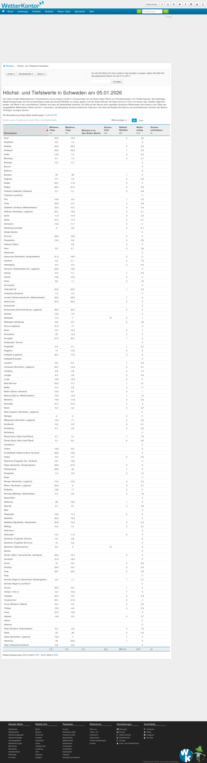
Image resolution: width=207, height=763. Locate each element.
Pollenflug (12, 754)
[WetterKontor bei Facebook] (185, 4)
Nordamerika (68, 737)
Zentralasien (67, 749)
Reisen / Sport (64, 11)
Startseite (9, 65)
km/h (124, 649)
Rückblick (36, 11)
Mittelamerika (68, 740)
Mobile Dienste (125, 735)
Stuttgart (38, 757)
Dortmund (39, 735)
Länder (10, 73)
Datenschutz (151, 4)
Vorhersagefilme (14, 740)
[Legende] (162, 4)
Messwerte (12, 749)
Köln (37, 751)
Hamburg (39, 749)
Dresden (38, 737)
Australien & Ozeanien (71, 757)
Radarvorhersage (15, 737)
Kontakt (92, 743)
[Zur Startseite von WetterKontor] (3, 11)
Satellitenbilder (14, 751)
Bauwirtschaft (124, 737)
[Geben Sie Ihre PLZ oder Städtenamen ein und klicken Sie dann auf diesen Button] (166, 11)
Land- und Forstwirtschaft (129, 743)
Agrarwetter (80, 11)
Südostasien (67, 751)
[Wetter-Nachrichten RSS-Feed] (173, 4)
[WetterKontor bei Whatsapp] (203, 4)
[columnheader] (25, 130)
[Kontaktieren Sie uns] (168, 4)
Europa (65, 729)
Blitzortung (12, 746)
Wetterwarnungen (15, 743)
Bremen (38, 732)
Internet (122, 732)
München (39, 754)
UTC (55, 115)
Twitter (148, 732)
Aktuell (10, 11)
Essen (37, 743)
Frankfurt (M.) (40, 746)
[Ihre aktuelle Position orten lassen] (139, 11)
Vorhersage (23, 11)
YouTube (149, 737)
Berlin (37, 729)
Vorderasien (67, 746)
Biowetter (49, 11)
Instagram (150, 735)
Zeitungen (123, 729)
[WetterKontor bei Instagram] (191, 4)
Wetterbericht (13, 732)
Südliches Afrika (69, 735)
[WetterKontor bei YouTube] (197, 4)
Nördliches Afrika (69, 732)
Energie (122, 740)
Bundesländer (25, 73)
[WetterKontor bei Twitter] (179, 4)
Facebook (150, 729)
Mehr (92, 11)
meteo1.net (94, 732)
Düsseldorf (39, 740)
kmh (141, 120)
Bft (134, 120)
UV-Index (12, 757)
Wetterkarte (12, 729)
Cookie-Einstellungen (98, 740)
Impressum (94, 735)
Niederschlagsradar (16, 735)
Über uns (93, 729)
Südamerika (67, 743)
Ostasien (66, 754)
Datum (40, 73)
